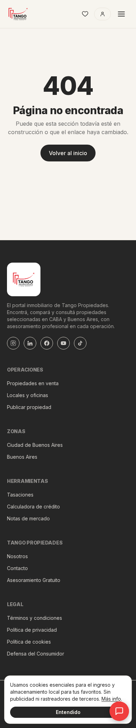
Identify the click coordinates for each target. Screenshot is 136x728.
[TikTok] (80, 343)
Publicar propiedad (29, 407)
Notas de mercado (28, 518)
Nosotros (17, 556)
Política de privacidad (32, 630)
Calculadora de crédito (33, 506)
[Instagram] (13, 343)
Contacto (17, 568)
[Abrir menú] (121, 14)
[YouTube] (63, 343)
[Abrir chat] (119, 711)
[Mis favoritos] (85, 14)
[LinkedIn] (30, 343)
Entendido (68, 712)
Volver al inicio (68, 153)
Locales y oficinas (27, 395)
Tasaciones (20, 495)
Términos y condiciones (34, 618)
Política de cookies (29, 642)
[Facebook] (46, 343)
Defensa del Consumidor (35, 654)
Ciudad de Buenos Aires (35, 445)
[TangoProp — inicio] (18, 14)
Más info (111, 699)
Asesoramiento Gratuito (33, 580)
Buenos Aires (22, 457)
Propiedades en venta (33, 383)
